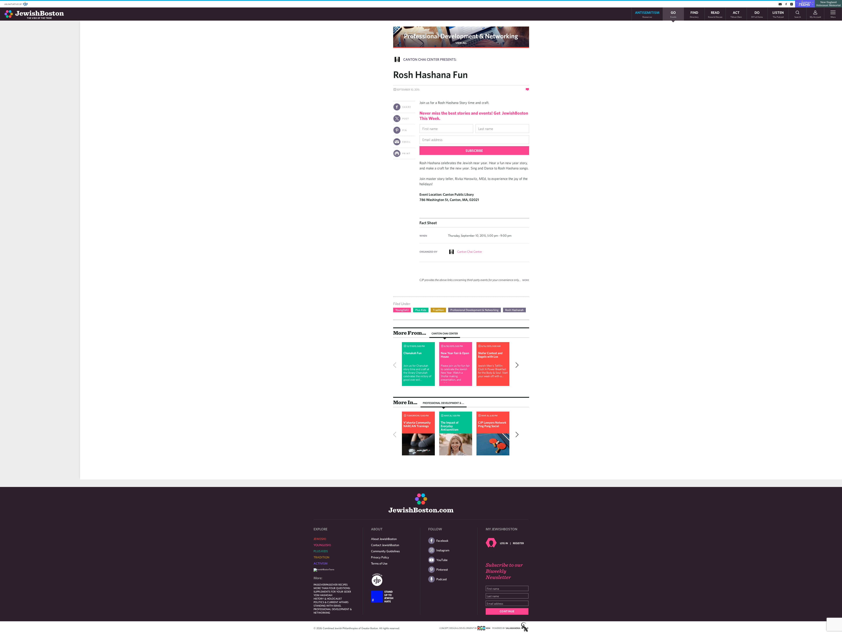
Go (673, 14)
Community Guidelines (385, 551)
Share (406, 107)
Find (694, 14)
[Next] (516, 365)
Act (736, 14)
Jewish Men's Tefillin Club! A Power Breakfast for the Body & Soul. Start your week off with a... (493, 371)
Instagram (442, 550)
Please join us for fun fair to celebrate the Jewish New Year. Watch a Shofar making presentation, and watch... (455, 374)
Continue (507, 611)
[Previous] (395, 365)
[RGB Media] (484, 627)
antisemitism (647, 14)
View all (461, 42)
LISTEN (778, 14)
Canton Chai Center (469, 251)
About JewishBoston (384, 539)
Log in (504, 543)
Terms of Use (379, 563)
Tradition (438, 310)
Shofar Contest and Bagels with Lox (490, 354)
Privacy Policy (380, 557)
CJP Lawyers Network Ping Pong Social (492, 424)
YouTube (442, 560)
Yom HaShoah (323, 595)
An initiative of (13, 4)
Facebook (442, 540)
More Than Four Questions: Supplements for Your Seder (332, 589)
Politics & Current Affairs (331, 602)
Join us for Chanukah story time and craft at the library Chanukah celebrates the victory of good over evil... (417, 372)
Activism (321, 563)
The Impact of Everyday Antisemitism (449, 426)
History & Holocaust (328, 598)
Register (518, 543)
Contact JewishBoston (385, 545)
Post (405, 118)
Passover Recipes (337, 584)
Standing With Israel (327, 605)
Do (757, 14)
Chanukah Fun (412, 353)
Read (715, 14)
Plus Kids (420, 310)
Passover (320, 584)
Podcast (441, 579)
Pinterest (442, 569)
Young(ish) (402, 310)
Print (406, 153)
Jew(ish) (320, 539)
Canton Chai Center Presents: (430, 59)
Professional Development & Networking (461, 36)
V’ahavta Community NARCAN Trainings (417, 424)
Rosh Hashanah (514, 310)
